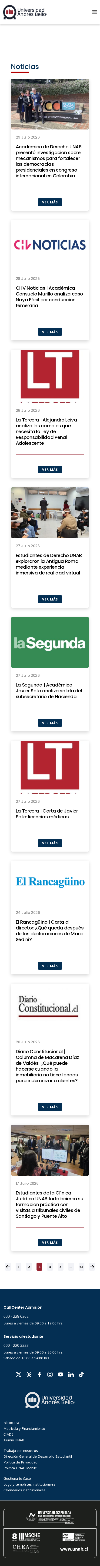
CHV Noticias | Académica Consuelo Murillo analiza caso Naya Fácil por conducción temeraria (49, 297)
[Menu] (94, 12)
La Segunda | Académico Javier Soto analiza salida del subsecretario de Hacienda (49, 691)
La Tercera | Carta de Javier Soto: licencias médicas (47, 814)
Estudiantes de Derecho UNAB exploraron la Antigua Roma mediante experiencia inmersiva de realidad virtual (49, 564)
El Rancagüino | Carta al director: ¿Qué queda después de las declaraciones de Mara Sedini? (50, 930)
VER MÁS (50, 202)
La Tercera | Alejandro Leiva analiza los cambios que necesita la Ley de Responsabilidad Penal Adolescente (46, 431)
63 (81, 1266)
